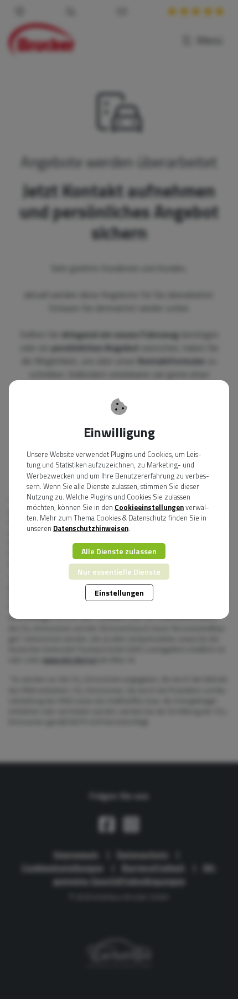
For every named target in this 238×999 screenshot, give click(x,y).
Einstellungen (119, 592)
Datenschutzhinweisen (90, 528)
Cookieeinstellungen (149, 507)
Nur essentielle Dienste (119, 571)
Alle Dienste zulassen (119, 551)
